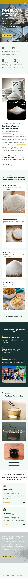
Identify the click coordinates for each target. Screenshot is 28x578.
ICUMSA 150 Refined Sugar (10, 219)
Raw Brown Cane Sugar (9, 21)
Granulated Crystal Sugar (20, 21)
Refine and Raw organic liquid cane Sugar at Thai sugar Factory (14, 431)
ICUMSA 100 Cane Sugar (9, 185)
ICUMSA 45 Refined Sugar (10, 252)
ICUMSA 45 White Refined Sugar (8, 24)
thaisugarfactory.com (6, 133)
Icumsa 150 (14, 23)
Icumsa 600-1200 (20, 23)
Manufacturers (18, 18)
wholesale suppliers (21, 144)
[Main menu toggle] (25, 2)
